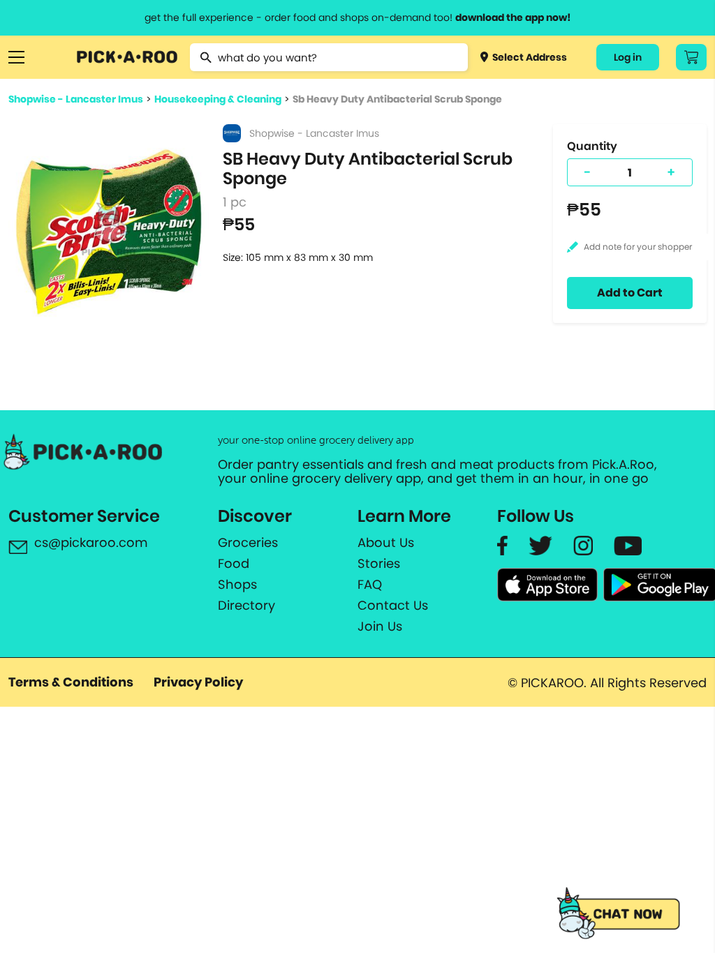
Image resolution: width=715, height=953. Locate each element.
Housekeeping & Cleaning (217, 99)
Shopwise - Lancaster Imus (75, 99)
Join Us (380, 626)
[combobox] (328, 57)
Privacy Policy (198, 682)
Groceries (248, 543)
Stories (379, 564)
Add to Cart (630, 293)
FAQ (370, 585)
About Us (386, 543)
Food (233, 564)
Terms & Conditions (70, 682)
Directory (246, 606)
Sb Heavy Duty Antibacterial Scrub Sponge (397, 99)
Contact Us (393, 606)
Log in (628, 57)
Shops (237, 585)
